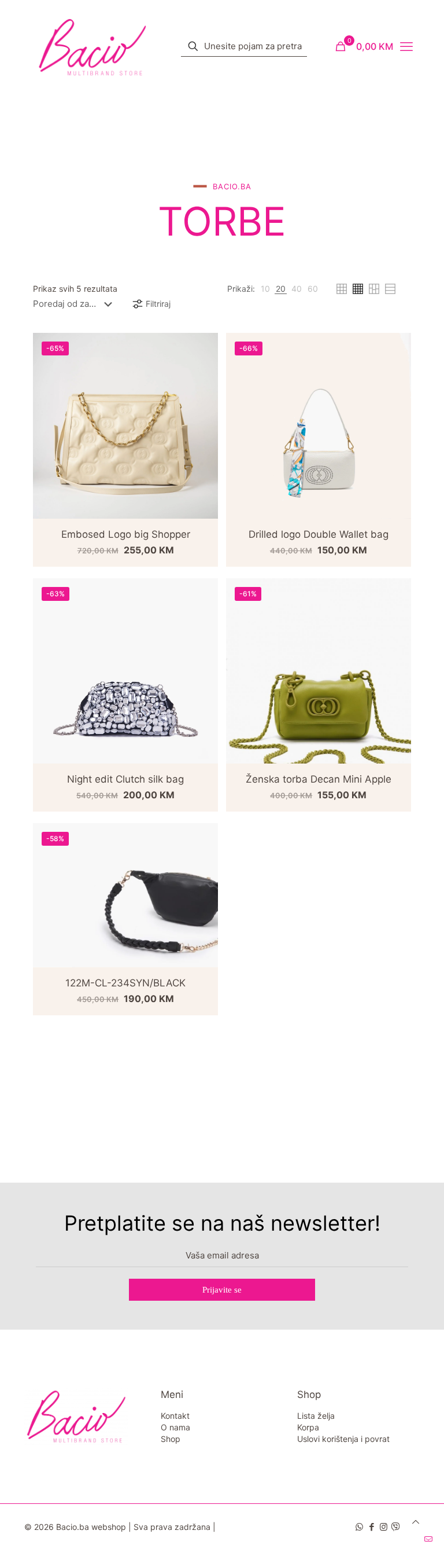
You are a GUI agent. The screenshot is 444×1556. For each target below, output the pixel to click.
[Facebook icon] (371, 1526)
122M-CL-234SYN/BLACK (125, 983)
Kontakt (175, 1416)
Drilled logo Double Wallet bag (318, 534)
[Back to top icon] (416, 1522)
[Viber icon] (395, 1526)
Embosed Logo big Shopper (125, 534)
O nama (175, 1427)
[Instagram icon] (383, 1526)
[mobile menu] (406, 46)
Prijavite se (222, 1289)
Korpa (308, 1427)
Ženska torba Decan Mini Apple (318, 779)
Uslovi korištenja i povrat (343, 1439)
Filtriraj (158, 304)
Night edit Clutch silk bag (125, 779)
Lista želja (316, 1416)
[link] (265, 289)
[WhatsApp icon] (359, 1526)
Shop (170, 1439)
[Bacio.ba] (92, 46)
